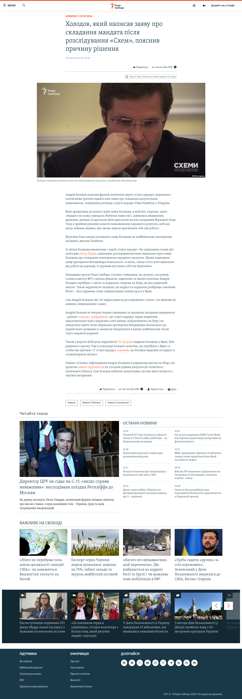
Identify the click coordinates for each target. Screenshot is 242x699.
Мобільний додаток (31, 667)
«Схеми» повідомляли (93, 317)
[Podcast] (186, 663)
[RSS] (179, 663)
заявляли (123, 350)
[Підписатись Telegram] (171, 663)
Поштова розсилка (30, 674)
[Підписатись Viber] (163, 663)
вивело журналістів (91, 367)
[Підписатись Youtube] (147, 663)
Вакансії (75, 680)
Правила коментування (34, 686)
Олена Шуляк (88, 253)
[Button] (140, 67)
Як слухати (26, 661)
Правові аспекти (80, 674)
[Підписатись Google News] (132, 663)
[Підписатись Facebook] (124, 663)
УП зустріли (125, 342)
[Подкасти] (194, 5)
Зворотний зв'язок (81, 686)
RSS (22, 680)
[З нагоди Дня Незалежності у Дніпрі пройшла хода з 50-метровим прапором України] (198, 606)
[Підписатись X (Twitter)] (140, 663)
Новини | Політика (79, 16)
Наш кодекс (77, 667)
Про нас (75, 661)
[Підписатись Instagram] (155, 663)
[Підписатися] (194, 663)
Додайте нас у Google (223, 5)
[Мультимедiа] (204, 5)
